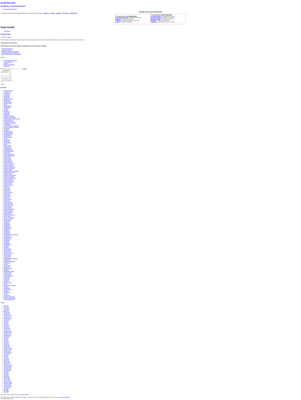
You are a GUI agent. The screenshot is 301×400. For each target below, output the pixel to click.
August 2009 (7, 370)
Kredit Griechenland (9, 181)
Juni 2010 (6, 356)
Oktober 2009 (7, 368)
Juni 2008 (6, 390)
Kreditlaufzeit (7, 238)
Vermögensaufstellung (9, 296)
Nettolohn (6, 270)
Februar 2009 (7, 379)
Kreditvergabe (7, 248)
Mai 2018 (6, 307)
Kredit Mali (6, 198)
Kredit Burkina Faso (9, 151)
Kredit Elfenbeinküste (9, 155)
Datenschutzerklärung (9, 64)
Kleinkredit (6, 141)
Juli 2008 (6, 389)
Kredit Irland (7, 188)
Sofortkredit (7, 288)
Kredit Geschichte (8, 179)
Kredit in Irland (7, 183)
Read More (67, 397)
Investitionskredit (8, 137)
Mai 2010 (6, 358)
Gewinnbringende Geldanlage (11, 125)
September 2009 (8, 369)
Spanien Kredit (7, 289)
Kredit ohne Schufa (8, 205)
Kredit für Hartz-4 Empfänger (11, 171)
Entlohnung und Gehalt (9, 117)
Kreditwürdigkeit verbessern (11, 258)
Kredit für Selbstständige (10, 175)
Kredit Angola (7, 147)
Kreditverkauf (7, 251)
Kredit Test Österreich (9, 214)
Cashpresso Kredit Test (7, 48)
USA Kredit (7, 295)
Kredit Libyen (7, 196)
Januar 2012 (7, 329)
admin (9, 37)
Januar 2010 (7, 363)
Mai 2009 (6, 375)
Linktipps (6, 63)
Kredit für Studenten (9, 176)
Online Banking (8, 272)
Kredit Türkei (7, 216)
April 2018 (6, 308)
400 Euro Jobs (7, 92)
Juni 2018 (6, 305)
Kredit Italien (7, 189)
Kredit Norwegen (8, 202)
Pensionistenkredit (8, 275)
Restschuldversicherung (10, 285)
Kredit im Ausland (8, 182)
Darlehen (6, 110)
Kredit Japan (7, 190)
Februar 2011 (7, 345)
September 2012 (8, 318)
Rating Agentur (7, 282)
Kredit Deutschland (8, 154)
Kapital (5, 138)
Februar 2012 (7, 328)
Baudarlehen (7, 100)
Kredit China (7, 152)
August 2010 (7, 353)
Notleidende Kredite (9, 271)
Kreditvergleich (7, 250)
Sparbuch (6, 291)
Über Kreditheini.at (8, 62)
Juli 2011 (6, 338)
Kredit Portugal (7, 206)
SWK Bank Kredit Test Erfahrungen (11, 53)
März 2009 (6, 377)
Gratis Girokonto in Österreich (11, 127)
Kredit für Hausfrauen (9, 172)
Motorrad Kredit (8, 268)
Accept (62, 397)
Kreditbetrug (7, 226)
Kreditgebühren (8, 227)
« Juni (2, 84)
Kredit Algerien (7, 145)
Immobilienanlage (8, 133)
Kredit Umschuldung (9, 217)
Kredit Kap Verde (8, 192)
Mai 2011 (6, 341)
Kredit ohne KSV (8, 203)
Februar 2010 (7, 362)
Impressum (6, 66)
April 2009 (6, 376)
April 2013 (6, 310)
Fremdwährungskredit (9, 121)
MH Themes (25, 394)
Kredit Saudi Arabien (9, 209)
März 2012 (6, 327)
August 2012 (7, 320)
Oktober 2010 (7, 351)
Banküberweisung (8, 99)
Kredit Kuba (7, 195)
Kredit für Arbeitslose (9, 164)
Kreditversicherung (8, 253)
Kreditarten (6, 223)
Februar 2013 (7, 312)
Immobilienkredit (8, 134)
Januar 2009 (7, 380)
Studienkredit (7, 292)
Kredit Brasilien (8, 148)
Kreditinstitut (7, 231)
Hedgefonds (7, 128)
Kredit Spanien (7, 213)
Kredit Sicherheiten (8, 212)
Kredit (5, 144)
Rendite (6, 284)
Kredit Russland (8, 207)
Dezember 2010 (8, 348)
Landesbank (7, 262)
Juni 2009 (6, 373)
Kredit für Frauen (8, 169)
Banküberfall (7, 97)
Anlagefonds (7, 94)
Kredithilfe (6, 230)
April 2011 (6, 342)
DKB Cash (6, 114)
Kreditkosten (7, 236)
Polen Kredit (7, 277)
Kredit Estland (7, 157)
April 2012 (6, 325)
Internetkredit (7, 135)
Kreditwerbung (7, 255)
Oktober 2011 (7, 334)
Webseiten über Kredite (9, 298)
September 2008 (8, 386)
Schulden (6, 286)
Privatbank (6, 278)
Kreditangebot (7, 220)
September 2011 (8, 335)
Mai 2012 (6, 324)
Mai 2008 (6, 392)
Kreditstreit (6, 246)
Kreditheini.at (7, 229)
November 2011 (8, 332)
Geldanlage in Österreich (10, 123)
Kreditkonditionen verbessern (11, 234)
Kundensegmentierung (9, 261)
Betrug (5, 104)
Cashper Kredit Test (6, 50)
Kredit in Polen (5, 34)
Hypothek (6, 130)
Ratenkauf (6, 281)
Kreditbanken (7, 224)
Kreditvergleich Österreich (10, 9)
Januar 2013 (7, 314)
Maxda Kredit (7, 265)
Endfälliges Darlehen (9, 116)
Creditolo (6, 109)
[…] (84, 39)
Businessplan (7, 107)
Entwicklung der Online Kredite (12, 118)
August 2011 (7, 336)
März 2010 (6, 360)
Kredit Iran (6, 186)
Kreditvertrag (7, 254)
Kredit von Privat (8, 219)
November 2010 (8, 349)
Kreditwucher (7, 257)
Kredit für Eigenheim (9, 168)
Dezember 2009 (8, 365)
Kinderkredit (7, 140)
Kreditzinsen (7, 260)
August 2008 (7, 387)
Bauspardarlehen (8, 101)
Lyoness (6, 264)
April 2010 (6, 359)
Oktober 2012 (7, 317)
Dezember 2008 (8, 382)
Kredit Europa (7, 158)
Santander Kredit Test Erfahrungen (10, 51)
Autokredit (6, 96)
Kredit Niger (7, 200)
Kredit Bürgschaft (8, 149)
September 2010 (8, 352)
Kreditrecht (6, 241)
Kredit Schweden (8, 210)
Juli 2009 (6, 372)
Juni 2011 (6, 339)
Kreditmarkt (7, 240)
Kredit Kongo (7, 193)
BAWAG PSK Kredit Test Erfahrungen (11, 54)
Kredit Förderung (8, 161)
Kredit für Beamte (8, 165)
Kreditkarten (7, 233)
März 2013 (6, 311)
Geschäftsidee (7, 124)
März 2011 (6, 344)
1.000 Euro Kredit (8, 90)
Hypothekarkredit (8, 131)
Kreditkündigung (8, 237)
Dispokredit (7, 113)
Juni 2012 (6, 322)
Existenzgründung (8, 120)
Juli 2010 (6, 355)
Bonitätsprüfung (8, 106)
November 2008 (8, 383)
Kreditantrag (7, 222)
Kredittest (6, 247)
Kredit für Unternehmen (10, 178)
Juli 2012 (6, 321)
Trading (6, 294)
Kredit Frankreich (8, 162)
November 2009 (8, 366)
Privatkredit (6, 279)
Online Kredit (7, 274)
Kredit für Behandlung (9, 166)
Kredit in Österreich (9, 185)
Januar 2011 (7, 346)
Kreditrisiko (7, 243)
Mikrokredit (7, 267)
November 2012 (8, 315)
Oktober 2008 (7, 384)
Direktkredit (7, 111)
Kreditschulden (7, 244)
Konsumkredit (7, 142)
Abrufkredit (7, 93)
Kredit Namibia (7, 199)
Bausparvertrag (7, 103)
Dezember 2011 (8, 331)
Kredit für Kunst (8, 173)
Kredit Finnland (8, 159)
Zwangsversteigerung (9, 299)
